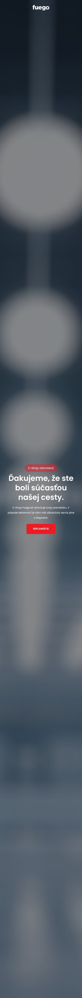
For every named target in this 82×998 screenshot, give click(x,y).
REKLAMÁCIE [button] (41, 529)
